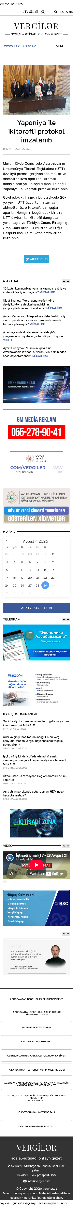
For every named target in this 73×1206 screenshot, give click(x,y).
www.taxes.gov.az (20, 46)
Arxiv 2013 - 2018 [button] (36, 608)
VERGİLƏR (36, 25)
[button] (63, 46)
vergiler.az (50, 1188)
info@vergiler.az (38, 1181)
